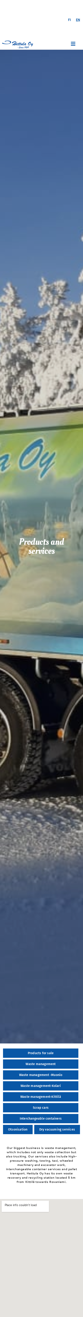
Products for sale (41, 1053)
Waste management (41, 1064)
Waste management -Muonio (40, 1075)
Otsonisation (17, 1129)
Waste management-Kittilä (40, 1097)
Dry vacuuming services (57, 1129)
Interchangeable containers (41, 1118)
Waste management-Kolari (41, 1086)
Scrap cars (41, 1108)
